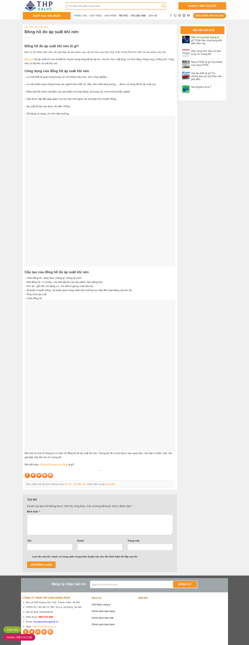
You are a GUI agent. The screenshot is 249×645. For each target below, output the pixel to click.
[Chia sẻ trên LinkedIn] (50, 475)
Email (80, 540)
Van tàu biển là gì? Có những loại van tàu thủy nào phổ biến (206, 76)
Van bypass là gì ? (201, 86)
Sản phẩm (110, 15)
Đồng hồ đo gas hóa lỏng (54, 464)
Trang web (134, 540)
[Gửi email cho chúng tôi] (175, 15)
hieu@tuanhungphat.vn (45, 621)
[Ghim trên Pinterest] (44, 475)
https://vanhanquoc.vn (44, 626)
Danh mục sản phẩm (46, 15)
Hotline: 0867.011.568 (202, 5)
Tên (29, 540)
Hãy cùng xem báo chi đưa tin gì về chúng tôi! (206, 52)
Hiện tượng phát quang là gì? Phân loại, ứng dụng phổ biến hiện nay (206, 40)
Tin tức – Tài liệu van (132, 15)
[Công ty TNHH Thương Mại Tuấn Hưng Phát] (42, 6)
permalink (110, 484)
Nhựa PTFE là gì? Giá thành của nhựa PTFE (206, 63)
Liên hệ (152, 15)
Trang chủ (80, 15)
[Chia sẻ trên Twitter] (33, 475)
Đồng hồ (29, 59)
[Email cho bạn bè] (39, 475)
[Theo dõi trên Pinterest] (179, 15)
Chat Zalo (12, 629)
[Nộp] (163, 6)
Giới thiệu (95, 15)
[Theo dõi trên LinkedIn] (184, 15)
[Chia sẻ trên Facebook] (27, 475)
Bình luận (33, 511)
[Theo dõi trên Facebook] (170, 15)
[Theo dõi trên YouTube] (188, 15)
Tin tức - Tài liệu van (36, 27)
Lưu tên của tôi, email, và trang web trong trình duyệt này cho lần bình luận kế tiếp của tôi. (85, 556)
